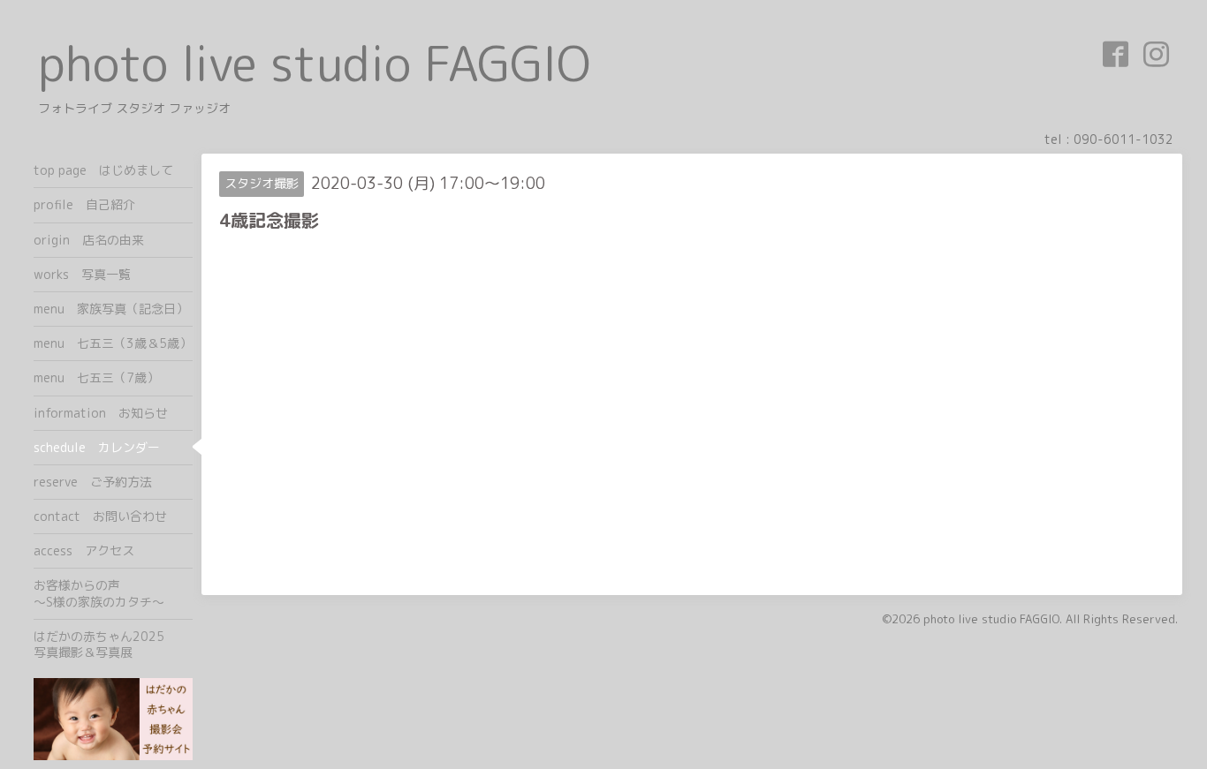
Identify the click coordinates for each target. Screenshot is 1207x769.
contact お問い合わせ (100, 516)
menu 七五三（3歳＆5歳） (113, 343)
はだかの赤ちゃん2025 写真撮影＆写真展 (113, 644)
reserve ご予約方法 (93, 481)
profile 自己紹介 (84, 204)
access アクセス (84, 550)
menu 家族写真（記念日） (111, 308)
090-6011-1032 (1123, 139)
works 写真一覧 (82, 274)
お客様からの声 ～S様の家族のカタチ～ (113, 593)
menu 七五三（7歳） (96, 377)
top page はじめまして (103, 170)
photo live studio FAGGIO (314, 63)
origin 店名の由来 (89, 239)
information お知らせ (101, 412)
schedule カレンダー (97, 447)
